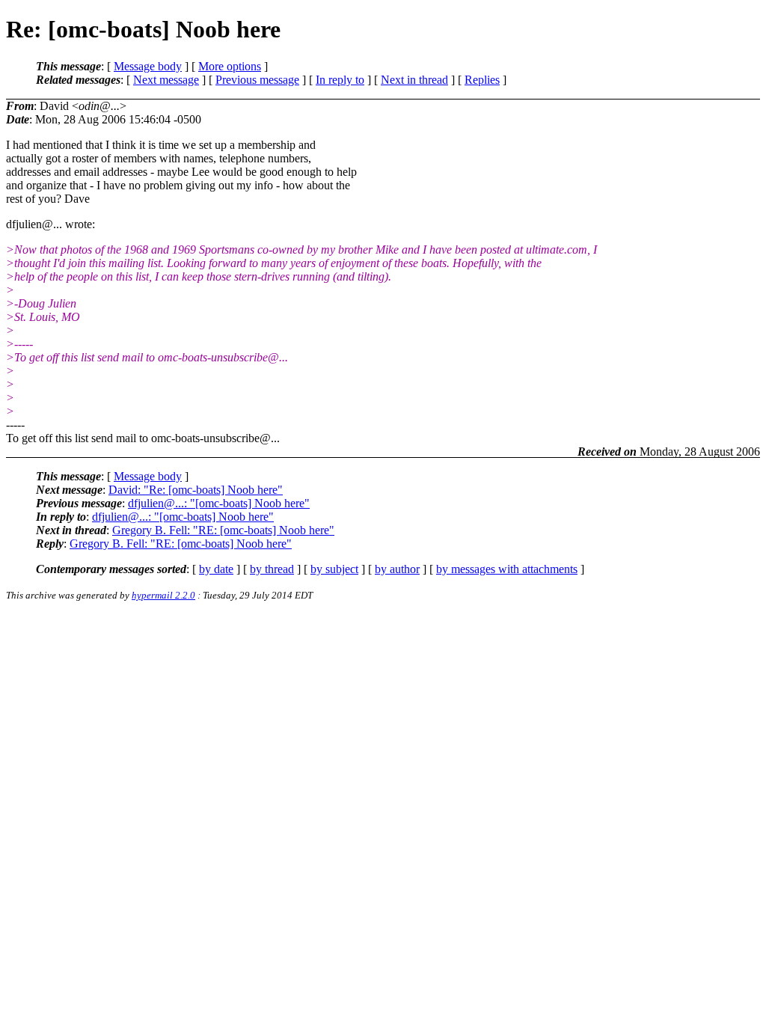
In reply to (340, 79)
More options (229, 66)
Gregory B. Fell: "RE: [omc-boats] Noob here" (223, 530)
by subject (334, 569)
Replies (482, 79)
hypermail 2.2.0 (163, 595)
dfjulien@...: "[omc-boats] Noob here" (219, 503)
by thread (272, 569)
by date (216, 569)
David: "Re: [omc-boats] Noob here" (195, 489)
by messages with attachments (506, 569)
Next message (166, 79)
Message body (148, 66)
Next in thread (414, 79)
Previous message (257, 79)
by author (397, 569)
